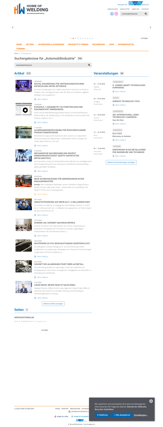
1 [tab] (71, 38)
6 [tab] (83, 38)
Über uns (135, 9)
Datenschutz (87, 409)
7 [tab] (85, 38)
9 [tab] (90, 38)
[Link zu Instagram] (116, 13)
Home (19, 44)
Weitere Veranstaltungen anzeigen (121, 162)
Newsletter (124, 9)
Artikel (30, 44)
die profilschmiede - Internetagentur (82, 424)
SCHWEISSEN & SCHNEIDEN (51, 44)
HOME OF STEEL (62, 416)
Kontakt (145, 9)
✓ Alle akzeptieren (122, 415)
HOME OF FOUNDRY (81, 416)
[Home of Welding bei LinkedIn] (112, 13)
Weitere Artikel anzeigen (53, 303)
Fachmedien (98, 44)
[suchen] (146, 13)
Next (150, 27)
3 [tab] (75, 38)
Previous (12, 27)
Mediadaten (113, 9)
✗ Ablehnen (102, 415)
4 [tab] (78, 38)
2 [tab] (73, 38)
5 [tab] (80, 38)
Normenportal (126, 44)
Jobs (111, 44)
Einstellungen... (141, 415)
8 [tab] (87, 38)
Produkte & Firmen (78, 44)
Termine (20, 49)
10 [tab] (92, 38)
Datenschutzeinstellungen (82, 412)
